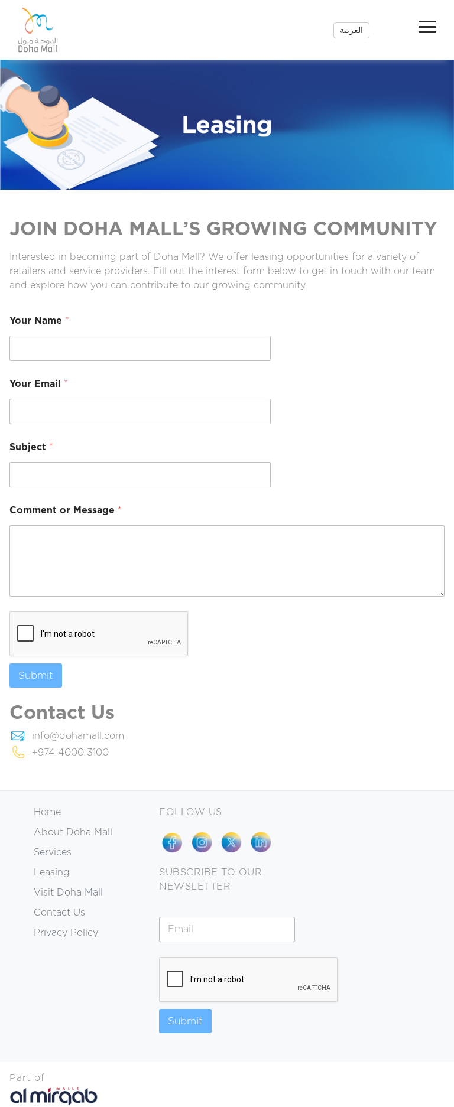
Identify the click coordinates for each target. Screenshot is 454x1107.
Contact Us (59, 912)
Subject (31, 447)
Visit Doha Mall (68, 892)
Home (47, 812)
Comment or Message (65, 510)
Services (53, 852)
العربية (351, 30)
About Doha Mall (73, 832)
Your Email (38, 384)
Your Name (39, 320)
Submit (35, 675)
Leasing (52, 872)
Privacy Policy (66, 932)
